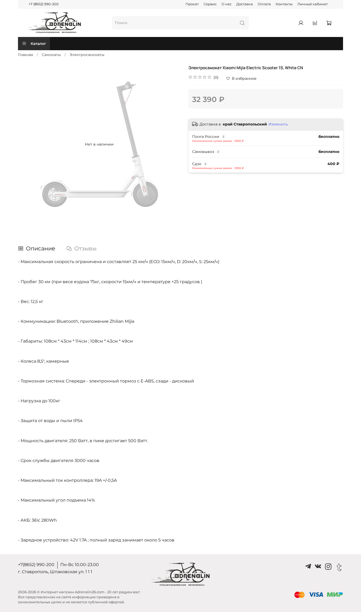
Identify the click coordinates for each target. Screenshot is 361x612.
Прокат (192, 4)
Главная (25, 54)
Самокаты (51, 54)
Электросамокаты (87, 54)
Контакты (284, 4)
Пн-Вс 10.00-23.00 (79, 564)
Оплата (264, 4)
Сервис (210, 4)
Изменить (278, 124)
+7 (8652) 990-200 (44, 4)
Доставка (244, 4)
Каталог (38, 43)
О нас (226, 4)
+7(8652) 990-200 (36, 564)
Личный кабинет (312, 4)
